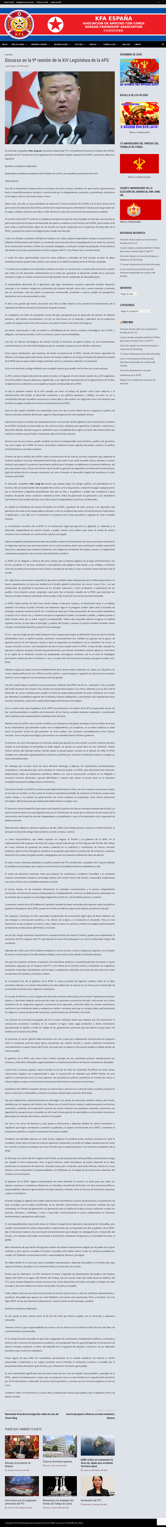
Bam (81, 1523)
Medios (93, 44)
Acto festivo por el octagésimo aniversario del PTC (20, 1502)
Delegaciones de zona (25, 2)
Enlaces (126, 44)
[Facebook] (158, 2)
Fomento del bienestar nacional (135, 370)
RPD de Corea (18, 44)
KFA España (24, 66)
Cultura (79, 44)
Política (9, 55)
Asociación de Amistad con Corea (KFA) (38, 1523)
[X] (161, 2)
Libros (137, 44)
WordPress (72, 1523)
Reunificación (61, 44)
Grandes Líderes (39, 44)
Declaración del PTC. (91, 1500)
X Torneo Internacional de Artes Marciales (140, 264)
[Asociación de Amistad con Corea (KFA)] (83, 24)
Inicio (5, 44)
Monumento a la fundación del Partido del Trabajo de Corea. (58, 1502)
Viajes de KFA (56, 2)
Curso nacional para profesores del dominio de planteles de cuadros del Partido (137, 273)
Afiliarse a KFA (42, 2)
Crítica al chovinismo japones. (58, 1461)
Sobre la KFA (9, 2)
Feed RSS (127, 322)
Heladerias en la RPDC (130, 375)
